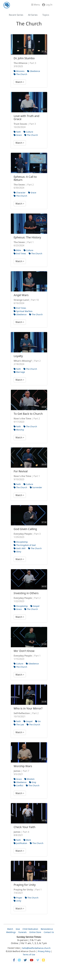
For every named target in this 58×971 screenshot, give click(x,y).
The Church (21, 74)
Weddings (11, 932)
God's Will (20, 548)
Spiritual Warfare (24, 311)
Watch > (19, 82)
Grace (19, 135)
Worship (20, 429)
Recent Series (16, 14)
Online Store (35, 932)
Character (20, 192)
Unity (18, 900)
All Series (33, 14)
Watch (10, 929)
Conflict (19, 785)
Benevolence (47, 929)
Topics (45, 14)
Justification (21, 843)
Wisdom (30, 779)
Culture (29, 131)
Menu (36, 4)
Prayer (19, 897)
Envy (33, 782)
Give (18, 929)
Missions (20, 71)
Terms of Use (29, 954)
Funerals (22, 932)
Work (28, 840)
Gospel (35, 606)
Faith (18, 131)
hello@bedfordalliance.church (36, 948)
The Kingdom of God (26, 545)
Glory (18, 551)
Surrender (37, 487)
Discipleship (22, 542)
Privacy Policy (44, 951)
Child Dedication (30, 929)
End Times (21, 253)
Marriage (20, 372)
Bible (18, 250)
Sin (39, 721)
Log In (49, 4)
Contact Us (49, 932)
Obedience (34, 71)
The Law (20, 724)
